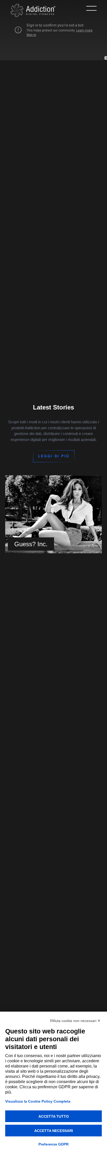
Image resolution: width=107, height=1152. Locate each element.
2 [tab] (40, 707)
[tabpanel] (53, 514)
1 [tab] (35, 707)
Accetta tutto (53, 1116)
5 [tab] (56, 707)
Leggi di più (53, 456)
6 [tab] (61, 707)
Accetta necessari (53, 1131)
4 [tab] (51, 707)
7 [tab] (66, 707)
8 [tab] (72, 707)
